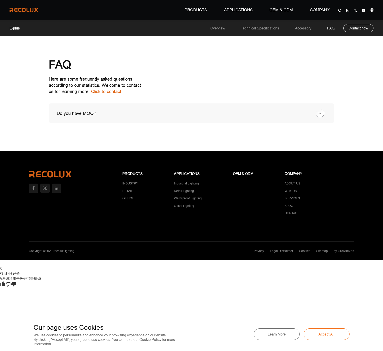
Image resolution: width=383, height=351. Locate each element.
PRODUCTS (196, 10)
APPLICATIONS (238, 10)
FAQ (330, 28)
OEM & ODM (281, 10)
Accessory (303, 28)
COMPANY (320, 10)
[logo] (24, 10)
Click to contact (106, 91)
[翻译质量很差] (11, 284)
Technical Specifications (260, 28)
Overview (217, 28)
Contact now (358, 28)
